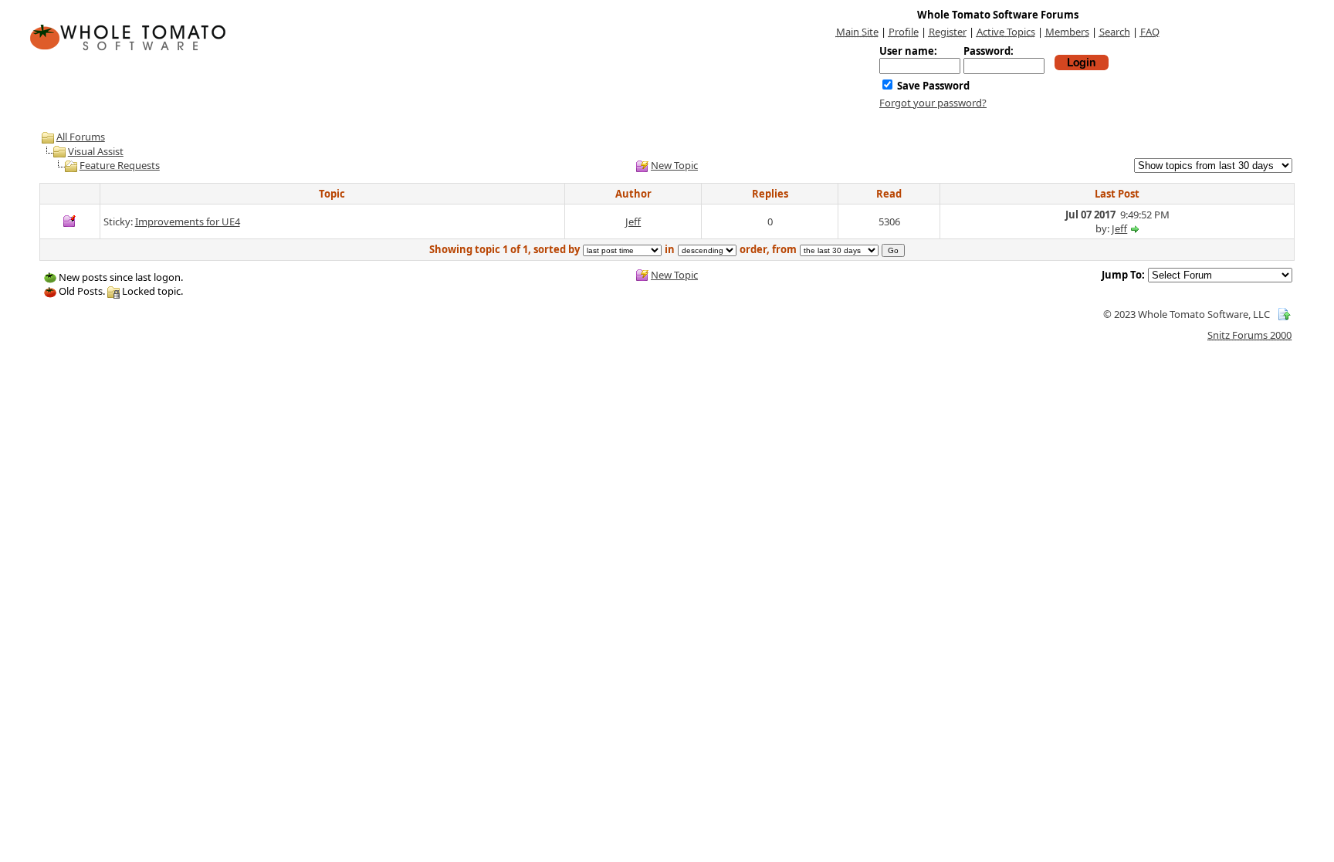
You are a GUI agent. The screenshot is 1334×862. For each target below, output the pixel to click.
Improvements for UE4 (187, 221)
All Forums (80, 137)
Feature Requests (120, 165)
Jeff (633, 221)
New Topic (674, 165)
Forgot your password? (933, 103)
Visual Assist (96, 151)
